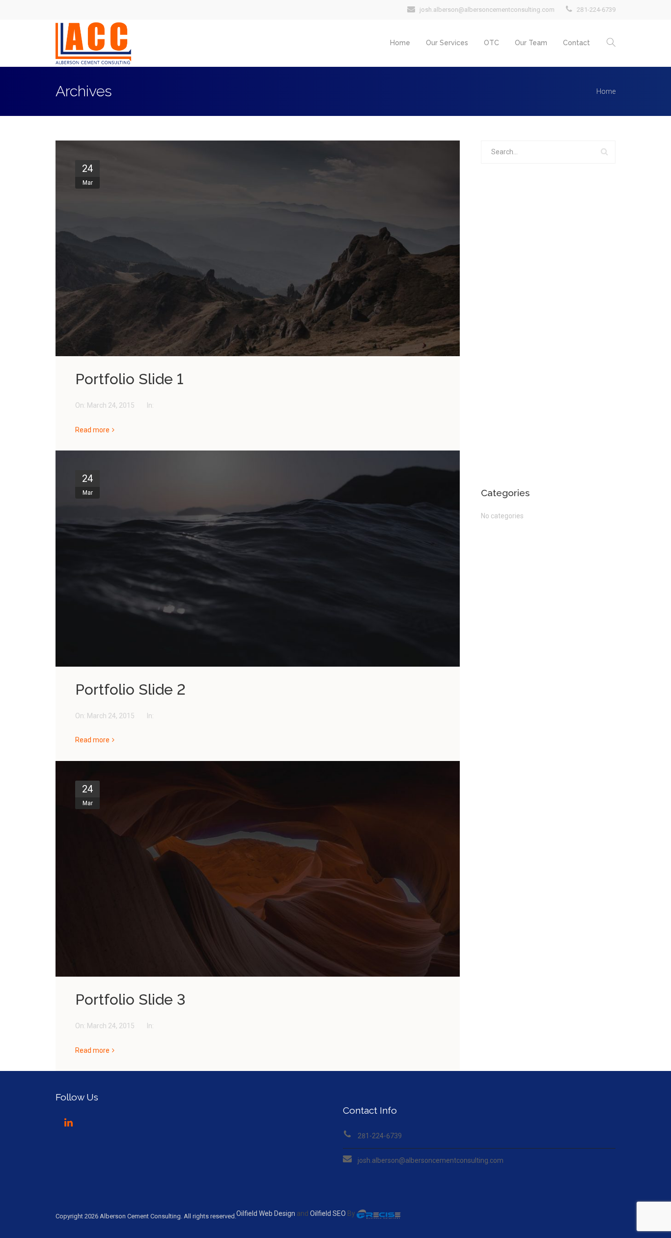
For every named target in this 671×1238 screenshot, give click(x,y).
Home (400, 43)
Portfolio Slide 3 (130, 999)
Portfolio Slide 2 (130, 689)
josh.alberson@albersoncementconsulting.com (430, 1160)
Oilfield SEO (328, 1213)
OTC (491, 43)
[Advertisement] (548, 325)
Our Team (531, 43)
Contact (576, 43)
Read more (92, 430)
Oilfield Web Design (265, 1213)
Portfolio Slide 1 (129, 379)
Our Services (447, 43)
